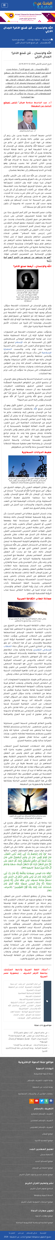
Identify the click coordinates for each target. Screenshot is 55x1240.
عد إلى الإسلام (32, 1233)
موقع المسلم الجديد (44, 1162)
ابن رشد (21, 984)
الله (35, 409)
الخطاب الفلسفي (33, 1003)
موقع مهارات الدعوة (44, 1216)
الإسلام (18, 342)
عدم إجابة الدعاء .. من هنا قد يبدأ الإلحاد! (30, 1045)
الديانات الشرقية (18, 1003)
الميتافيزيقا (23, 1009)
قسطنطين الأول (33, 1018)
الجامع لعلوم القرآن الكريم (41, 1189)
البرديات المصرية (33, 990)
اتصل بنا (12, 1233)
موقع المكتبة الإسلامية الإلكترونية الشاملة (34, 1223)
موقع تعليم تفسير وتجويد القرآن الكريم (36, 1175)
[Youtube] (36, 1101)
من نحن (21, 1233)
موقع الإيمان (47, 1134)
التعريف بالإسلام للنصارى (42, 1114)
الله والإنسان (35, 1009)
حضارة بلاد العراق (33, 1015)
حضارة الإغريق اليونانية (31, 1012)
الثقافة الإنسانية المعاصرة (29, 994)
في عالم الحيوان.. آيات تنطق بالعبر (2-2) (30, 1033)
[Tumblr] (46, 1101)
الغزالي (38, 1006)
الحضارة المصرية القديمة (30, 1000)
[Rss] (31, 1101)
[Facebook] (51, 1101)
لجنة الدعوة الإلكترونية (43, 1074)
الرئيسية (43, 1233)
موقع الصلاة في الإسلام (42, 1168)
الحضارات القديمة (33, 997)
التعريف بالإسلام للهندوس (41, 1127)
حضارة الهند (15, 1012)
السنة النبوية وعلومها (43, 1196)
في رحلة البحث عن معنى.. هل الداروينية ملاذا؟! (28, 1036)
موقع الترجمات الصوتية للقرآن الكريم (37, 1202)
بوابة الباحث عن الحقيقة (42, 1087)
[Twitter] (41, 1101)
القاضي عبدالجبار (19, 1006)
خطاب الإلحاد (18, 1015)
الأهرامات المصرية (33, 987)
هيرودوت (21, 1018)
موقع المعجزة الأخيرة (44, 1141)
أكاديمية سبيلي (46, 1155)
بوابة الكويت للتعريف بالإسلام (40, 1081)
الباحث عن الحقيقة (16, 987)
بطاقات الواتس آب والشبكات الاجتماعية (35, 1094)
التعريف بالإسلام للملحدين (41, 1121)
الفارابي (30, 1006)
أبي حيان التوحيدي (33, 984)
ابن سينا (13, 984)
